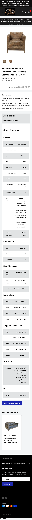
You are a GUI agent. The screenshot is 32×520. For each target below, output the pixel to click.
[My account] (25, 12)
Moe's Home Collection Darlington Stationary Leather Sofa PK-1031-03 (10, 440)
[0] (29, 12)
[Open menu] (2, 11)
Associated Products (11, 120)
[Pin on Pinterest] (22, 87)
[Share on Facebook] (19, 87)
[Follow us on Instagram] (6, 498)
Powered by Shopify (6, 514)
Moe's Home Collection (8, 78)
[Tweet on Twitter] (26, 87)
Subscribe (7, 484)
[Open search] (22, 12)
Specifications (9, 116)
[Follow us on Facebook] (3, 498)
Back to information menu (12, 403)
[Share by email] (29, 87)
